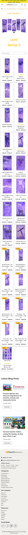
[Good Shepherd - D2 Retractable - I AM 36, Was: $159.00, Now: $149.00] (20, 255)
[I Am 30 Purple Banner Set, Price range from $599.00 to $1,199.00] (7, 354)
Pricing (2, 512)
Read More (7, 407)
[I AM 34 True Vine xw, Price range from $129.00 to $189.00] (20, 186)
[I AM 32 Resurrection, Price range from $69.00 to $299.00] (20, 65)
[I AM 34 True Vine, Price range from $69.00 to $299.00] (20, 90)
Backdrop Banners (5, 480)
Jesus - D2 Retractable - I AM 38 (7, 291)
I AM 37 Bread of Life (7, 150)
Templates (3, 514)
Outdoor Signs (4, 485)
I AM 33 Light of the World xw (7, 196)
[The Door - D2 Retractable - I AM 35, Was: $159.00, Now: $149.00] (20, 304)
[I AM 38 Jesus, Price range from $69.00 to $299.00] (20, 139)
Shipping (3, 515)
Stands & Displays (5, 482)
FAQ (2, 503)
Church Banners (4, 473)
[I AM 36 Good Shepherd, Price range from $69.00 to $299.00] (20, 115)
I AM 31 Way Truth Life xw (7, 173)
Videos (2, 517)
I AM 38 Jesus (21, 151)
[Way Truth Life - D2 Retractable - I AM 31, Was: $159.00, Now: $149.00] (20, 329)
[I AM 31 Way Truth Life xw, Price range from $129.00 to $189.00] (7, 163)
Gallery (2, 519)
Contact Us (3, 494)
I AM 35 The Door (7, 124)
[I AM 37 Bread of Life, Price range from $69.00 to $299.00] (7, 139)
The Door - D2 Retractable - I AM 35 (20, 315)
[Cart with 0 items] (25, 4)
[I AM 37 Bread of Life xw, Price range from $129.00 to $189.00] (7, 232)
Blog (2, 505)
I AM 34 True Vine (21, 99)
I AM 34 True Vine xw (21, 196)
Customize (3, 483)
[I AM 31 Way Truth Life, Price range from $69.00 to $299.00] (7, 65)
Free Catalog (4, 496)
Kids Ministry (4, 475)
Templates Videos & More (7, 487)
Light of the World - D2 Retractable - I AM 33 (20, 291)
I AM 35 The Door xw (7, 219)
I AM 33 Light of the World (7, 102)
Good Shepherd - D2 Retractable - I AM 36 (21, 266)
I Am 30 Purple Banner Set (7, 366)
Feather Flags (4, 476)
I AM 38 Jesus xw (21, 241)
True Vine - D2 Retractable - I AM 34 (7, 340)
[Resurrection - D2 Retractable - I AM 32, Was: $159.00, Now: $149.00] (7, 304)
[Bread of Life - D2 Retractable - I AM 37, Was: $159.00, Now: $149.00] (7, 255)
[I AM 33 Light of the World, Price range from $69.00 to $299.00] (7, 90)
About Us (3, 492)
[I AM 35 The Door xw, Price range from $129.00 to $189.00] (7, 209)
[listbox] (14, 53)
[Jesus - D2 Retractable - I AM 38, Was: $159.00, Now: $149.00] (7, 279)
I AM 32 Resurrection (20, 77)
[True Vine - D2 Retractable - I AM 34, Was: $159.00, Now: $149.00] (7, 329)
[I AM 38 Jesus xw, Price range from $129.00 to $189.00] (20, 232)
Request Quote (4, 499)
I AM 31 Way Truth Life (7, 77)
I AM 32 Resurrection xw (20, 173)
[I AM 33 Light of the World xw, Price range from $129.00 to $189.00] (7, 186)
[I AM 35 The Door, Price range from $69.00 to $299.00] (7, 115)
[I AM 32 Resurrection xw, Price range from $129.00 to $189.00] (20, 163)
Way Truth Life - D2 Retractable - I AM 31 (20, 340)
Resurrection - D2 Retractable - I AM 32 (7, 315)
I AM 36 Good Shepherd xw (21, 219)
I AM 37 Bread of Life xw (7, 242)
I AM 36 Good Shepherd (20, 127)
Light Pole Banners (5, 478)
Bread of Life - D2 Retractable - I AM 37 (7, 266)
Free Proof (3, 498)
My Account (4, 510)
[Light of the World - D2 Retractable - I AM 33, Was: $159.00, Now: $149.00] (20, 279)
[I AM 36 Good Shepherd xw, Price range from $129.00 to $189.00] (20, 209)
